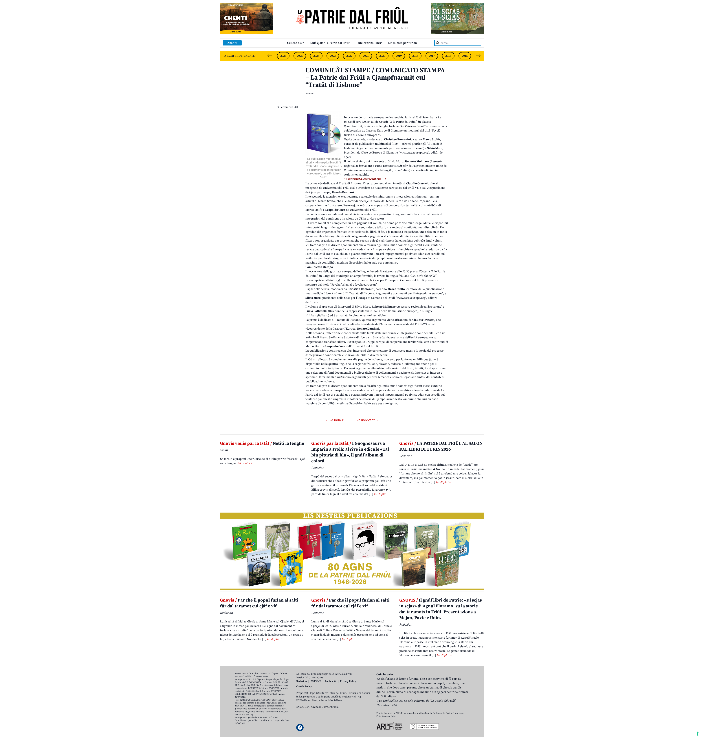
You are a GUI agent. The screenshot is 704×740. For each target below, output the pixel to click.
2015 (465, 56)
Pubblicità (330, 681)
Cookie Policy (304, 686)
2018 (415, 56)
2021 (366, 56)
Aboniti (232, 43)
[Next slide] (478, 56)
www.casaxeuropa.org (413, 152)
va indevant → (368, 420)
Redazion (301, 681)
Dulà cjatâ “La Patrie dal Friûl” (330, 43)
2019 (399, 56)
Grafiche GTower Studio (325, 707)
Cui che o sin (295, 43)
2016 (448, 56)
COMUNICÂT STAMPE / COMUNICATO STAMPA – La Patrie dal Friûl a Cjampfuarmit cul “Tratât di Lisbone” (375, 77)
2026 (283, 56)
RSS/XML (316, 681)
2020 (382, 56)
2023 (333, 56)
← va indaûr (335, 420)
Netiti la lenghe (262, 443)
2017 (432, 56)
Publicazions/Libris (369, 43)
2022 (349, 56)
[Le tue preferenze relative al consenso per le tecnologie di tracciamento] (697, 733)
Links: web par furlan (402, 43)
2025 (300, 56)
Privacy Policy (348, 681)
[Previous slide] (270, 56)
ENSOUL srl (302, 707)
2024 (316, 56)
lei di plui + (244, 463)
